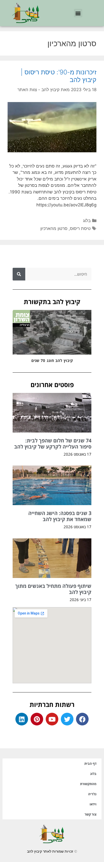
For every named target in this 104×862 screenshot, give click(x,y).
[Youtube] (52, 719)
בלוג (87, 220)
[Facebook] (82, 719)
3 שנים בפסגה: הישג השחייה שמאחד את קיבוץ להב (59, 516)
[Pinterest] (37, 719)
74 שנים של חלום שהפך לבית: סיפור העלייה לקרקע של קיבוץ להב (52, 443)
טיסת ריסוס (80, 228)
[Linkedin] (21, 719)
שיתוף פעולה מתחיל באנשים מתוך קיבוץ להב (53, 589)
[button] (78, 13)
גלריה (92, 794)
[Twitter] (67, 719)
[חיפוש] (19, 274)
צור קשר (90, 814)
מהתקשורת (88, 784)
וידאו (93, 804)
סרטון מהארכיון (53, 228)
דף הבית (90, 763)
